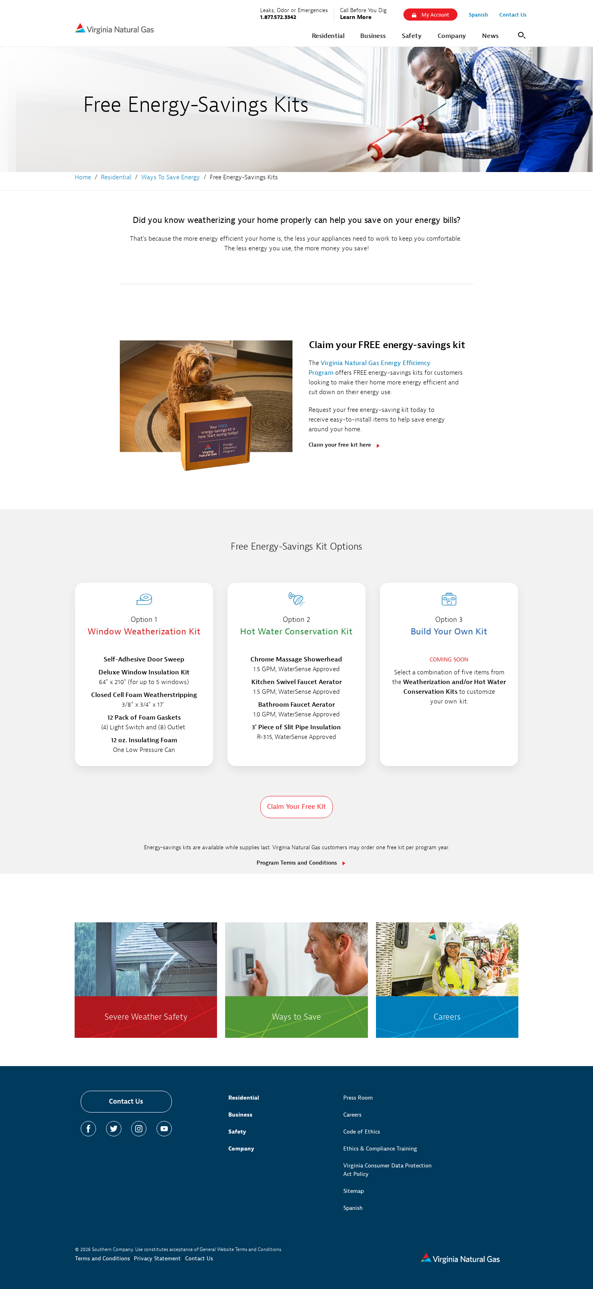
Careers (352, 1114)
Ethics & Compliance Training (380, 1148)
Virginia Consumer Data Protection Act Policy (387, 1170)
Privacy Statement (157, 1258)
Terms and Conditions (102, 1258)
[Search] (520, 34)
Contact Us (126, 1101)
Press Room (358, 1097)
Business (240, 1114)
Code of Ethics (361, 1131)
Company (241, 1148)
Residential (243, 1097)
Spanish (353, 1208)
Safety (237, 1131)
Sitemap (353, 1191)
